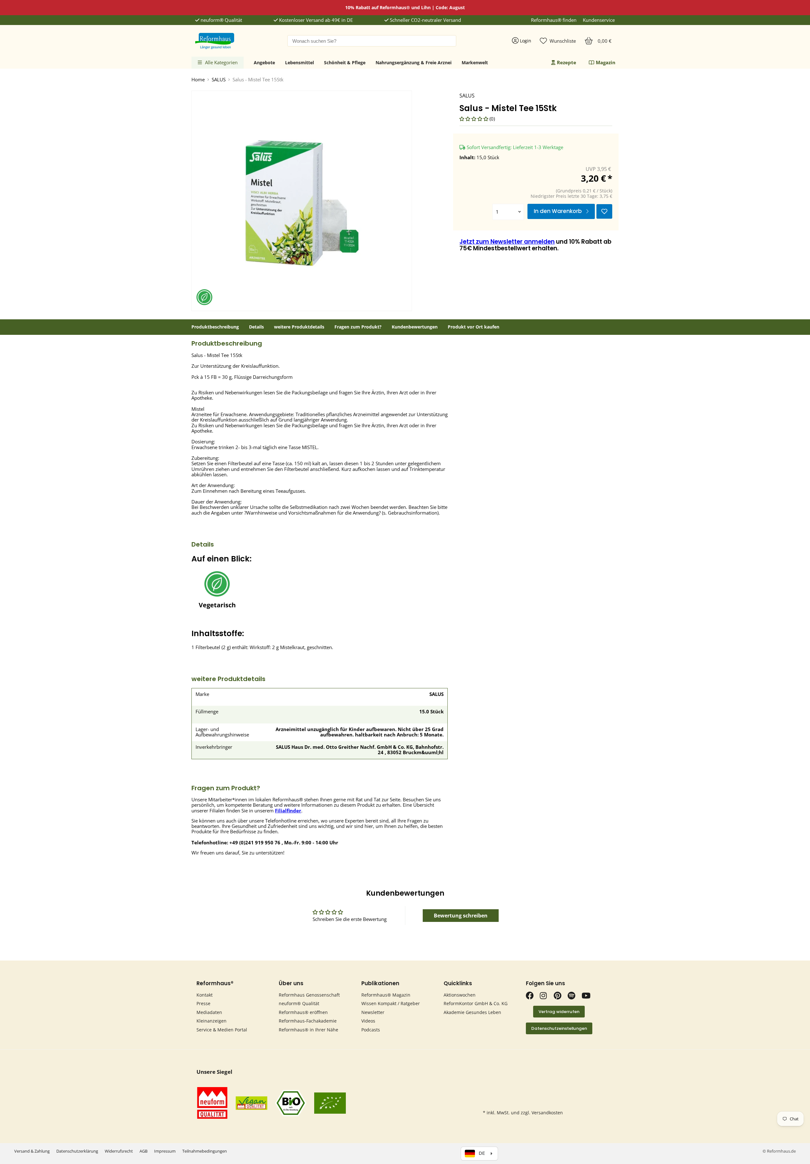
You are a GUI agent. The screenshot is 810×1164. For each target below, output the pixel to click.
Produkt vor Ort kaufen (473, 326)
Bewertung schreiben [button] (461, 915)
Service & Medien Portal (221, 1030)
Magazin (605, 62)
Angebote (264, 62)
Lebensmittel (299, 62)
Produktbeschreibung (215, 326)
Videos (368, 1021)
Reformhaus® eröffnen (303, 1012)
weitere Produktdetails (299, 326)
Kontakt (204, 995)
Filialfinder (288, 810)
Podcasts (370, 1030)
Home (198, 79)
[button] (474, 119)
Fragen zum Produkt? (358, 326)
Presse (203, 1003)
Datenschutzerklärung (77, 1151)
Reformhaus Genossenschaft (309, 995)
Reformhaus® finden (553, 20)
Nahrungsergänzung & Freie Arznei (414, 62)
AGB (143, 1151)
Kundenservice (599, 20)
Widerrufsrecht (119, 1151)
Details (256, 326)
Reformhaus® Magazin (385, 995)
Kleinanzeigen (211, 1021)
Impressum (165, 1151)
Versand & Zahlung (32, 1151)
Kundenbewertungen (415, 326)
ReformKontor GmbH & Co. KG (476, 1003)
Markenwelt (475, 62)
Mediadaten (209, 1012)
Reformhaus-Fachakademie (308, 1021)
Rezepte (566, 62)
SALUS (219, 79)
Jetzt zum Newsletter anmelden (507, 241)
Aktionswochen (460, 995)
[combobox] (371, 41)
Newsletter (372, 1012)
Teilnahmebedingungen (204, 1151)
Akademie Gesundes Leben (472, 1012)
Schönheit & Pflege (344, 62)
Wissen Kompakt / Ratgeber (390, 1003)
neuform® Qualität (220, 20)
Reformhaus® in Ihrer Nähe (308, 1030)
